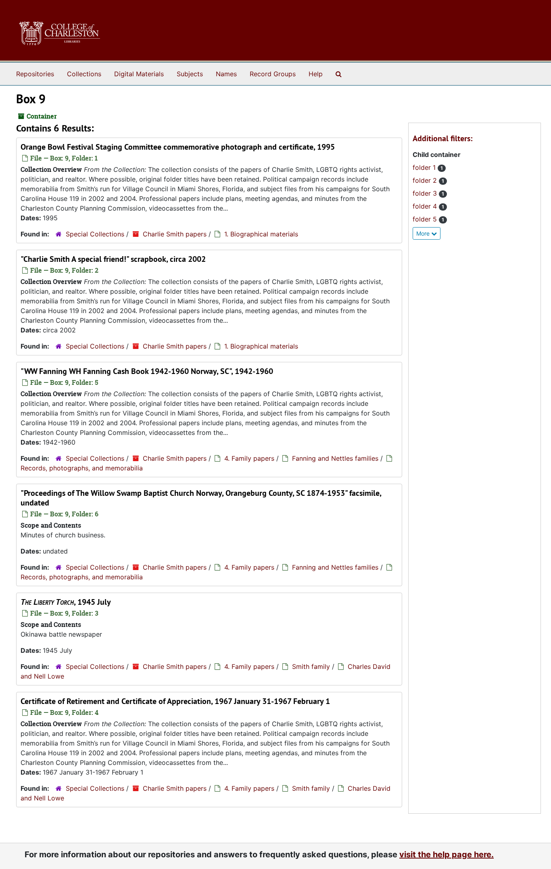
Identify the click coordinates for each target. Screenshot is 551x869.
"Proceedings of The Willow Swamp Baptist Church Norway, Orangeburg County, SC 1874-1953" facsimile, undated (201, 498)
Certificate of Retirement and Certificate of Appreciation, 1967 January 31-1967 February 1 (175, 701)
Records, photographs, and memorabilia (82, 468)
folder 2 (426, 180)
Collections (84, 74)
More (423, 233)
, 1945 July (66, 602)
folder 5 (426, 219)
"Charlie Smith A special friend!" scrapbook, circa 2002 (113, 259)
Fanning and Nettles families (335, 458)
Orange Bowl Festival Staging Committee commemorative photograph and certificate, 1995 (178, 147)
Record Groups (273, 74)
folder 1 (425, 167)
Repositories (35, 74)
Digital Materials (139, 74)
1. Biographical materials (261, 234)
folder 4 (426, 206)
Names (226, 74)
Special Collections (95, 234)
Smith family (311, 666)
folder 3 (426, 193)
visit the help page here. (446, 854)
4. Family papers (249, 458)
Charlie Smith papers (175, 234)
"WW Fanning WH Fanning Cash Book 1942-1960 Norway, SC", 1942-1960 (147, 371)
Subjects (190, 74)
